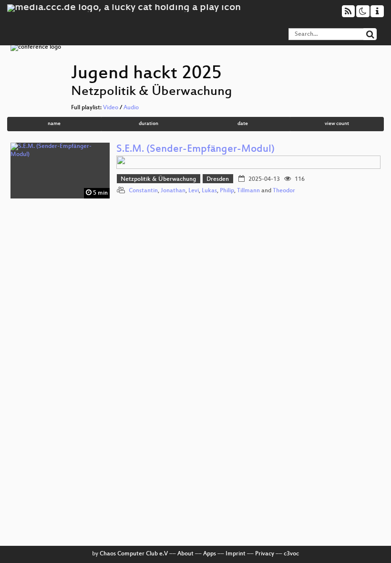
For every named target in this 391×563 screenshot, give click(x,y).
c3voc (291, 554)
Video (110, 107)
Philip (227, 191)
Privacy (264, 554)
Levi (193, 191)
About (185, 554)
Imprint (236, 554)
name (54, 124)
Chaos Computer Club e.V (134, 554)
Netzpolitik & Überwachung (158, 179)
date (242, 124)
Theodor (284, 191)
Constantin (143, 191)
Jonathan (173, 191)
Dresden (217, 179)
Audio (131, 107)
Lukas (209, 191)
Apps (209, 554)
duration (148, 124)
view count (337, 124)
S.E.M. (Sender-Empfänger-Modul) (195, 150)
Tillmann (248, 191)
